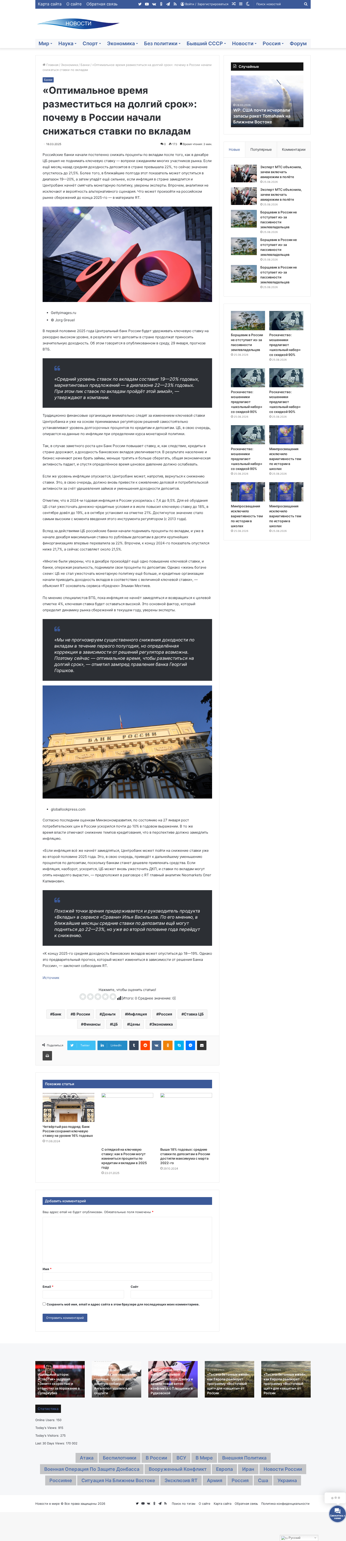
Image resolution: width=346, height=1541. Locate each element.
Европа (224, 1469)
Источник (51, 977)
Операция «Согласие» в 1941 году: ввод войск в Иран (113, 1388)
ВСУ (181, 1458)
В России (81, 1014)
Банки (85, 65)
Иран (248, 1469)
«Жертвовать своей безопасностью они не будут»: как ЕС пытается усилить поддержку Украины (58, 1383)
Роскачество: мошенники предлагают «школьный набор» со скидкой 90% (285, 345)
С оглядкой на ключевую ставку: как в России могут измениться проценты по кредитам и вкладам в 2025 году (124, 1158)
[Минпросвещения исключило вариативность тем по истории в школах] (286, 434)
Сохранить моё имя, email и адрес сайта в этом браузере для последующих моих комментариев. (123, 1304)
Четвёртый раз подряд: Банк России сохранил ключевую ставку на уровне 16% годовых (68, 1131)
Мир (44, 43)
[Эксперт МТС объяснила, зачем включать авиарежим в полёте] (244, 173)
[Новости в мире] (78, 23)
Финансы (92, 1024)
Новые (234, 149)
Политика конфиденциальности (285, 1503)
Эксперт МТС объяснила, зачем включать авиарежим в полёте (281, 172)
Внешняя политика (244, 1458)
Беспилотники (119, 1458)
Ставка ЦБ (194, 1014)
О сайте (74, 4)
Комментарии (294, 149)
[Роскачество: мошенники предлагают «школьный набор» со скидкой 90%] (286, 320)
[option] (267, 101)
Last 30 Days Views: (50, 1443)
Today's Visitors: (47, 1435)
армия (214, 1480)
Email (48, 1286)
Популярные (261, 149)
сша (263, 1480)
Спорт (90, 43)
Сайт (134, 1286)
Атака (86, 1458)
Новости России (283, 1469)
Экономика (121, 43)
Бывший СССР (205, 43)
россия (240, 1480)
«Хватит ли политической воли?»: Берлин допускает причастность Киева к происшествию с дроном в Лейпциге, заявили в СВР (229, 1383)
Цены (134, 1024)
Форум (298, 43)
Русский (294, 1538)
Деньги (109, 1014)
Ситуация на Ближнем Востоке (118, 1480)
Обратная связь (101, 4)
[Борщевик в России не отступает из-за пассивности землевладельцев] (244, 219)
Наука (65, 43)
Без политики (160, 43)
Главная (51, 65)
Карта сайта (50, 4)
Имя (47, 1269)
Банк (56, 1014)
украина (287, 1480)
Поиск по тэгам (183, 1503)
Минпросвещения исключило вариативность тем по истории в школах (285, 459)
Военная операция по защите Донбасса (91, 1469)
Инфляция (137, 1014)
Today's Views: (46, 1428)
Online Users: (45, 1420)
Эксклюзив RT (181, 1480)
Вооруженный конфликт (178, 1469)
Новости (242, 43)
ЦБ (115, 1024)
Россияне (60, 1480)
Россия (272, 43)
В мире (204, 1458)
